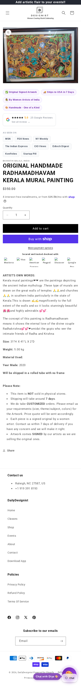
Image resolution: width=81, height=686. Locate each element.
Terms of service (51, 678)
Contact (13, 552)
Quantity (7, 207)
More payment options (40, 248)
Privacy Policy (16, 584)
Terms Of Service (18, 601)
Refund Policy (16, 592)
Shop (11, 527)
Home (11, 510)
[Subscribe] (61, 641)
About (11, 544)
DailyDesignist (25, 672)
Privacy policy (31, 678)
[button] (7, 13)
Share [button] (11, 450)
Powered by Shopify (43, 672)
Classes (12, 518)
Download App (17, 560)
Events (12, 535)
